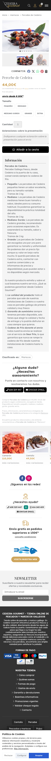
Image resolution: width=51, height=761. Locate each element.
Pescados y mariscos (20, 728)
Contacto (27, 710)
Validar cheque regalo (26, 705)
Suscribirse (25, 598)
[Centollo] (37, 443)
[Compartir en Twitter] (33, 71)
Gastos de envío (26, 688)
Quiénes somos (26, 679)
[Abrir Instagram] (29, 478)
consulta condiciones (25, 537)
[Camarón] (13, 443)
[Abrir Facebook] (22, 478)
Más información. (21, 749)
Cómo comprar (26, 675)
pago (26, 88)
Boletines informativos (26, 697)
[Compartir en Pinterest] (42, 71)
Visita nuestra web (25, 559)
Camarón (6, 455)
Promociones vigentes (26, 701)
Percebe (32, 722)
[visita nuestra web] (25, 554)
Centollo (30, 455)
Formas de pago (26, 683)
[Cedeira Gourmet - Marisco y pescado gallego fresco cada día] (11, 5)
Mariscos (44, 413)
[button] (20, 51)
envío (19, 88)
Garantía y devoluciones (27, 692)
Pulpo (39, 728)
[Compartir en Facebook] (28, 71)
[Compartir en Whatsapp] (37, 71)
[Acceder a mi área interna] (35, 5)
